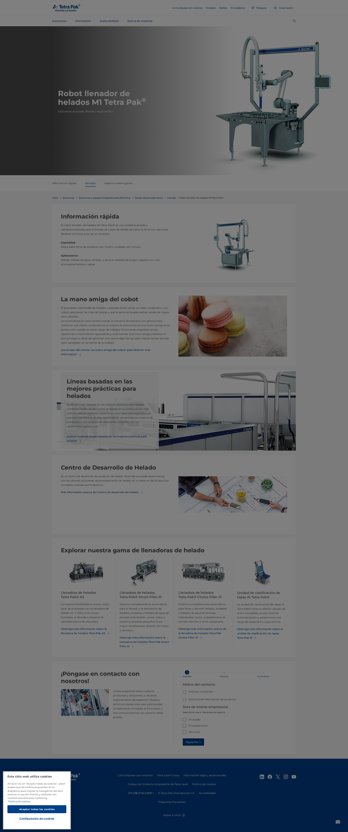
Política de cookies (19, 801)
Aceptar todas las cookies (37, 809)
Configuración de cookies (36, 818)
